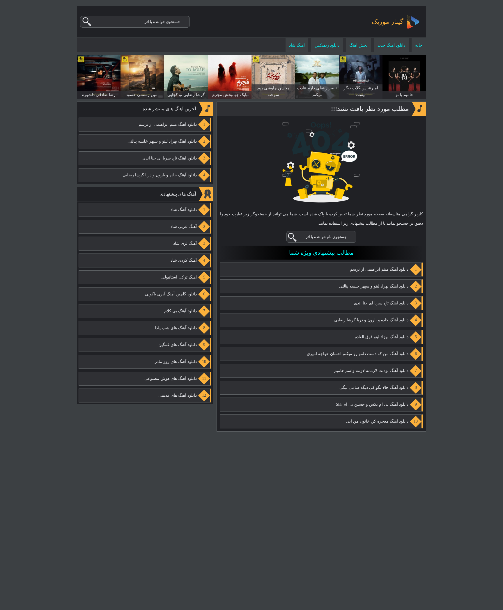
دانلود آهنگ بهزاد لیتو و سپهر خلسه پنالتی (373, 286)
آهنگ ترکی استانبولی (179, 277)
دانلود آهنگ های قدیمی (177, 395)
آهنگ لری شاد (185, 243)
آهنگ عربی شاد (184, 226)
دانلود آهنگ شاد (184, 210)
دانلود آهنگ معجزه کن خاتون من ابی (377, 421)
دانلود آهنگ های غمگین (177, 345)
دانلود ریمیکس (327, 45)
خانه (418, 45)
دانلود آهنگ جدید (391, 45)
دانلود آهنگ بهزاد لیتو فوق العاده (381, 337)
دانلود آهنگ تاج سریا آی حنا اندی (381, 303)
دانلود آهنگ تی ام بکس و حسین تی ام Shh (372, 404)
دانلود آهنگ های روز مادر (176, 361)
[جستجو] (87, 22)
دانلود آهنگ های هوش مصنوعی (170, 378)
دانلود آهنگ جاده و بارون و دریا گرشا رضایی (371, 320)
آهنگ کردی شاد (184, 260)
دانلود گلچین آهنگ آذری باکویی (171, 294)
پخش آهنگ (358, 45)
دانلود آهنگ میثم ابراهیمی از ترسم (379, 269)
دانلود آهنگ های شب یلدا (176, 328)
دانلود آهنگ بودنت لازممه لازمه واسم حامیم (371, 370)
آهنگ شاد (297, 45)
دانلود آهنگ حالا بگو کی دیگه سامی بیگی (373, 387)
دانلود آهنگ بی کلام (180, 311)
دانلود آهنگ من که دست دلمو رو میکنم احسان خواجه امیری (357, 354)
